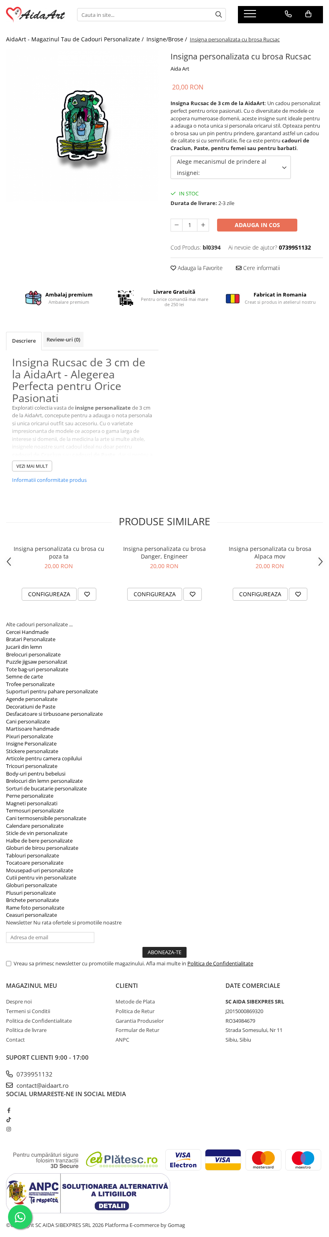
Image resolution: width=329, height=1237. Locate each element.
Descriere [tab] (24, 340)
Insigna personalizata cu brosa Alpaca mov (270, 552)
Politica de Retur (135, 1011)
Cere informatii (261, 268)
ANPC (122, 1039)
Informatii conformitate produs (49, 479)
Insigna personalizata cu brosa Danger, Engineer (164, 552)
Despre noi (19, 1001)
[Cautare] (218, 14)
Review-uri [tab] (63, 339)
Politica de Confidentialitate (220, 963)
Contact (15, 1039)
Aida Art (180, 68)
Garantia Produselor (140, 1020)
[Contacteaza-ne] (288, 14)
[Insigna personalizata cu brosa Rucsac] (82, 125)
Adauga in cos (257, 225)
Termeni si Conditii (28, 1011)
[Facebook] (8, 1110)
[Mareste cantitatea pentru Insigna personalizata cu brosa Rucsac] (203, 225)
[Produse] (251, 16)
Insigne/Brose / (167, 39)
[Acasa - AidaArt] (35, 14)
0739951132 (34, 1074)
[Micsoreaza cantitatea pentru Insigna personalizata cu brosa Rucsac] (177, 225)
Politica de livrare (26, 1030)
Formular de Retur (137, 1030)
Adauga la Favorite (199, 268)
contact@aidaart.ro (42, 1085)
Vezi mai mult (32, 466)
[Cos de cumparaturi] (308, 14)
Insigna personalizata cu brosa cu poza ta (59, 552)
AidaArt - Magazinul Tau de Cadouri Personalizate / (75, 39)
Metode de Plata (135, 1001)
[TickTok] (8, 1119)
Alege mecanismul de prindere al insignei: (221, 167)
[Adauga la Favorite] (87, 594)
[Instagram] (8, 1129)
